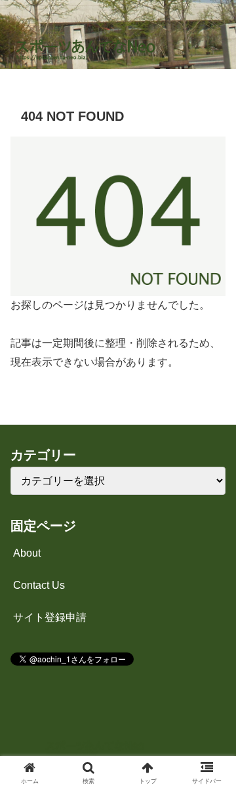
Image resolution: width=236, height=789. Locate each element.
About (27, 553)
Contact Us (39, 585)
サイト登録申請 (50, 617)
